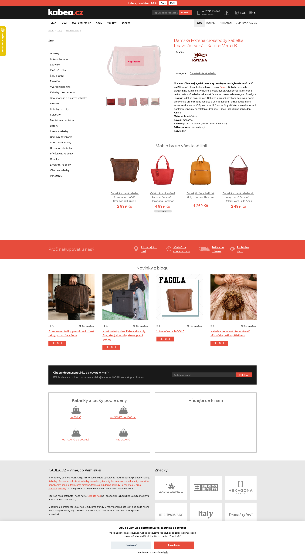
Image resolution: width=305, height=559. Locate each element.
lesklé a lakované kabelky (125, 481)
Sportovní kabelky (60, 142)
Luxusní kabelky (59, 131)
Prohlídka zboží (243, 249)
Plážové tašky (58, 70)
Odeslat (244, 375)
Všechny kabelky (59, 170)
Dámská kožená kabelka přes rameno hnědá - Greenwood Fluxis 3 (125, 197)
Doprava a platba (246, 23)
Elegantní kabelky (60, 164)
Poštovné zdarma (218, 249)
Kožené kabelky (73, 30)
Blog (199, 22)
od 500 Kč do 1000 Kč (123, 417)
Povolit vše (174, 545)
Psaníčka (55, 81)
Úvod (51, 30)
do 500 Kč (75, 417)
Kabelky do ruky (59, 109)
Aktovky (54, 103)
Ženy (163, 3)
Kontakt (211, 23)
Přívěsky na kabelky (61, 153)
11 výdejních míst (149, 249)
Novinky (54, 53)
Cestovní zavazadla (61, 136)
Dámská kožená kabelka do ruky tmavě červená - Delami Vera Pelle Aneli (238, 197)
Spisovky (55, 114)
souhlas (167, 533)
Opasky (54, 159)
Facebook (226, 12)
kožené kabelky (80, 481)
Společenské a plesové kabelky (68, 97)
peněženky (54, 485)
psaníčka (144, 481)
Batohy (54, 125)
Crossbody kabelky (61, 148)
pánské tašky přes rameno (75, 485)
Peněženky (56, 175)
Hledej (185, 12)
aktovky (62, 488)
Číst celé (57, 343)
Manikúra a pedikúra (62, 120)
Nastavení (131, 545)
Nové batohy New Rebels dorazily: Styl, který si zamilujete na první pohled (124, 335)
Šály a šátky (57, 75)
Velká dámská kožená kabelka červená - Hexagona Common (162, 197)
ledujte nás (95, 495)
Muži (172, 3)
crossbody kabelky (100, 481)
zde (166, 552)
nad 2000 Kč (123, 439)
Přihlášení (226, 23)
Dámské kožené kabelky (203, 73)
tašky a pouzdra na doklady (105, 485)
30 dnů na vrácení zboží (181, 249)
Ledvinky (55, 64)
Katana (223, 87)
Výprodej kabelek (60, 86)
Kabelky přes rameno (62, 92)
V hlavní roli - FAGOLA (170, 331)
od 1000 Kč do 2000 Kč (75, 439)
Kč (251, 12)
